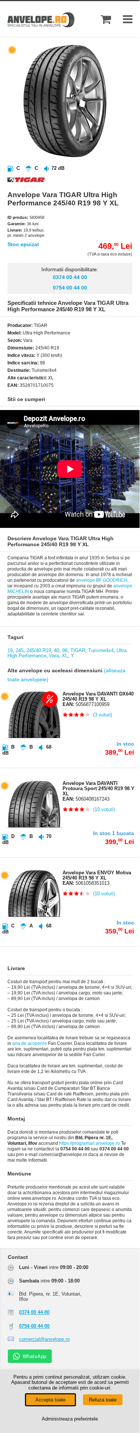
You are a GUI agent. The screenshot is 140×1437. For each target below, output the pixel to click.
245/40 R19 (38, 650)
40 (56, 650)
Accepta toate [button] (50, 1400)
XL (65, 655)
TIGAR (77, 650)
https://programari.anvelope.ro (89, 1143)
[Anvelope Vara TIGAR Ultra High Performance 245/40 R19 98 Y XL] (76, 155)
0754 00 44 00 (70, 288)
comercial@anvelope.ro (44, 1339)
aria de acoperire (29, 1043)
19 (10, 650)
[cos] (106, 19)
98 (64, 650)
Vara (54, 655)
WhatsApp (35, 1356)
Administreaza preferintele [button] (70, 1419)
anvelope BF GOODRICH (101, 580)
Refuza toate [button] (103, 1400)
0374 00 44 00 (70, 277)
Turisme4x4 (101, 650)
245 (19, 650)
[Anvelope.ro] (41, 25)
